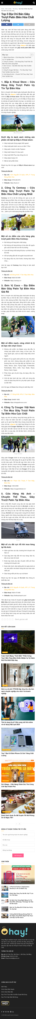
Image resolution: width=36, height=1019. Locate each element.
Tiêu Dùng (15, 8)
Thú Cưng (6, 780)
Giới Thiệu (4, 986)
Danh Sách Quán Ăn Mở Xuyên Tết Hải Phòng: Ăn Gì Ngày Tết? (18, 816)
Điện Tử (5, 652)
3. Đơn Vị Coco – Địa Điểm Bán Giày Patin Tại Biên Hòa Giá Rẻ (16, 67)
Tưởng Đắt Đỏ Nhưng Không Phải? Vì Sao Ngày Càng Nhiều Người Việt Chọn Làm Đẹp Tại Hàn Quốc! (21, 915)
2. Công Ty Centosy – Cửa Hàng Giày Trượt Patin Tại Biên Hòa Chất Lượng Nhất (17, 62)
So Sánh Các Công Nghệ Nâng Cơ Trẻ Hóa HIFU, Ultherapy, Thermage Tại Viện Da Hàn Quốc (21, 901)
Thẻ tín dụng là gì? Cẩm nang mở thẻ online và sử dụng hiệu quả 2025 (17, 723)
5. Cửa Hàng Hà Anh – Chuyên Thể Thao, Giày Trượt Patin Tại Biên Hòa (17, 75)
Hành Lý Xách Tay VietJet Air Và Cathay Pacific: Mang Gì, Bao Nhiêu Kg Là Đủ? (17, 881)
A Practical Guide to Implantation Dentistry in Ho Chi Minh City (19, 887)
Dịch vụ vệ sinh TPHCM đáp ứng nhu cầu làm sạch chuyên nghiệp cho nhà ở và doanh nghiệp (17, 691)
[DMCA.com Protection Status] (5, 1003)
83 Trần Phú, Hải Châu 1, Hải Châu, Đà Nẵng (18, 954)
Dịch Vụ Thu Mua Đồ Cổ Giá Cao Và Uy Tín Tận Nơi (21, 908)
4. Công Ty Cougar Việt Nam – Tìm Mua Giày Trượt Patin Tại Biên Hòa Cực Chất (17, 71)
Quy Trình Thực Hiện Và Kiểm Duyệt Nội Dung (14, 994)
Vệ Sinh (5, 685)
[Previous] (16, 824)
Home (2, 8)
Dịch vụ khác (8, 8)
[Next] (19, 824)
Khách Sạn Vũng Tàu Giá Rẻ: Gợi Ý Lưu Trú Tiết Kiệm (21, 894)
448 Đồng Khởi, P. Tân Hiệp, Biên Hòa (21, 275)
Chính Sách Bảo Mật (7, 992)
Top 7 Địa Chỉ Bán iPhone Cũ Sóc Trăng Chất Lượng (17, 754)
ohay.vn (23, 45)
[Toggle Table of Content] (31, 54)
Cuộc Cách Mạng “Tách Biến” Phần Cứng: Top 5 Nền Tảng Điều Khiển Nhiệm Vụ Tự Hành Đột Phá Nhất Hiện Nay (18, 658)
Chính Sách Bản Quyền (7, 989)
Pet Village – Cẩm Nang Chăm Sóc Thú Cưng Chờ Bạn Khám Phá (17, 785)
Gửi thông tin (18, 855)
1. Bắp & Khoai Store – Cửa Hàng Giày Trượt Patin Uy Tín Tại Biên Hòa (16, 58)
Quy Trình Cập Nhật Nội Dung (9, 997)
